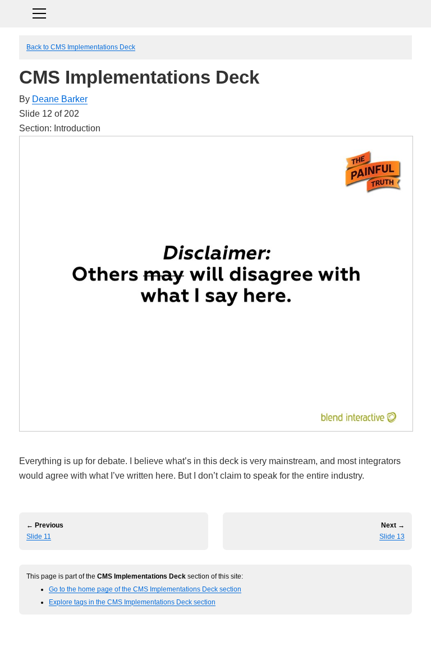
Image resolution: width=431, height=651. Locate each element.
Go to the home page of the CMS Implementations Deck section (145, 589)
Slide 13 (392, 536)
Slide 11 (38, 536)
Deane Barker (60, 99)
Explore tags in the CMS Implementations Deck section (132, 602)
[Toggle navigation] (215, 12)
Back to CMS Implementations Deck (80, 47)
